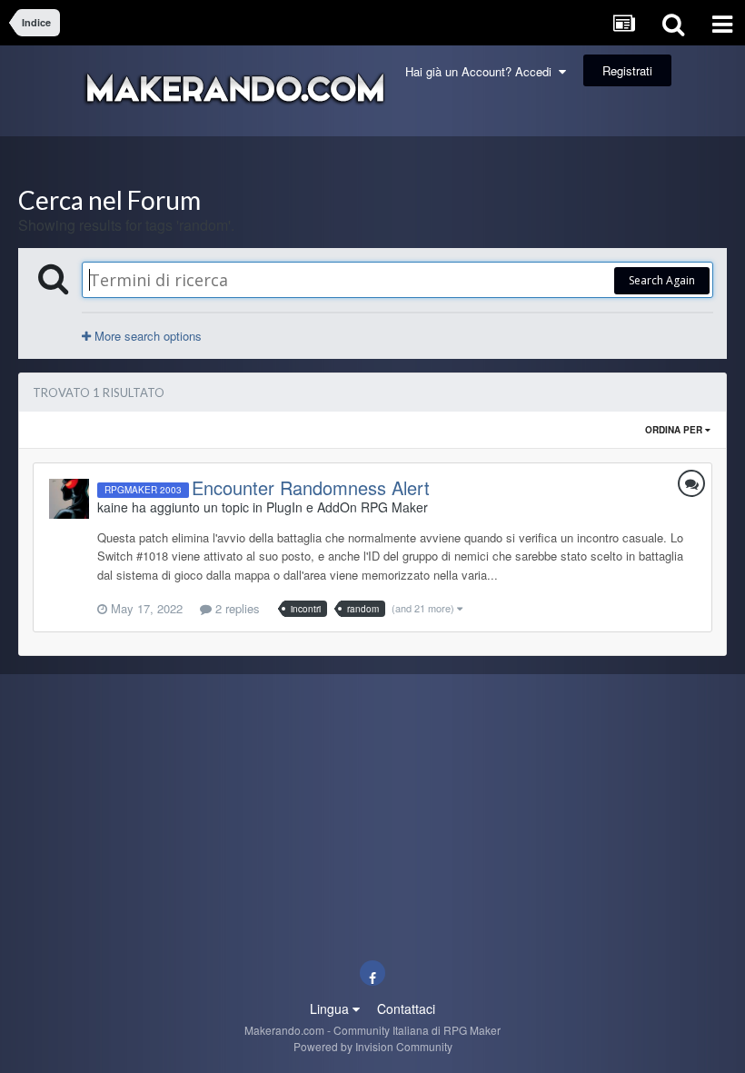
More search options (146, 335)
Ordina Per (675, 429)
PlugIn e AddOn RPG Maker (347, 507)
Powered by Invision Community (372, 1046)
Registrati (627, 70)
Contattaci (406, 1008)
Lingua (331, 1008)
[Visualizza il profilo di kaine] (69, 499)
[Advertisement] (372, 161)
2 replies (236, 608)
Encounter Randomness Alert (311, 487)
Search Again (662, 280)
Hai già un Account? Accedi (482, 71)
